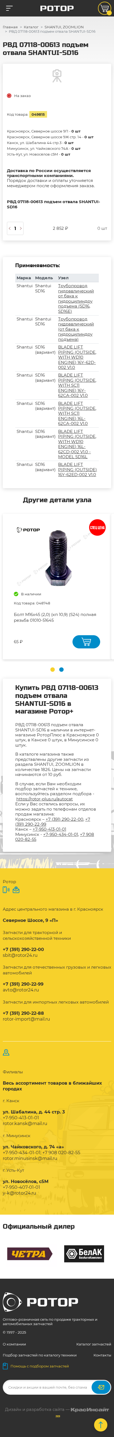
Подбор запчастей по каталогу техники (40, 1355)
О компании (14, 1344)
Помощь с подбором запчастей (40, 1366)
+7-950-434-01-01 (60, 834)
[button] (52, 669)
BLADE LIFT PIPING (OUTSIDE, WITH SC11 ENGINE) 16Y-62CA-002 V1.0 (77, 385)
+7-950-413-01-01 (49, 829)
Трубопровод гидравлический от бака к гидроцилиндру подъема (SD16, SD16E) (76, 298)
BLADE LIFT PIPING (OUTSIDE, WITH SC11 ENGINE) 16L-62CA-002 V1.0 (77, 413)
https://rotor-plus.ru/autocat (44, 799)
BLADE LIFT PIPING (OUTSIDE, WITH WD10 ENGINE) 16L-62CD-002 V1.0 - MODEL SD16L (77, 444)
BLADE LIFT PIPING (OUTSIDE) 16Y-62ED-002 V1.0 (77, 469)
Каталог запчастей (93, 1344)
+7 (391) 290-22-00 (64, 819)
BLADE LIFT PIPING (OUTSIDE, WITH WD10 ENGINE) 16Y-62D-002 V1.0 (77, 357)
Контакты (102, 1355)
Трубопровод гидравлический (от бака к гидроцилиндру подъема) (76, 329)
